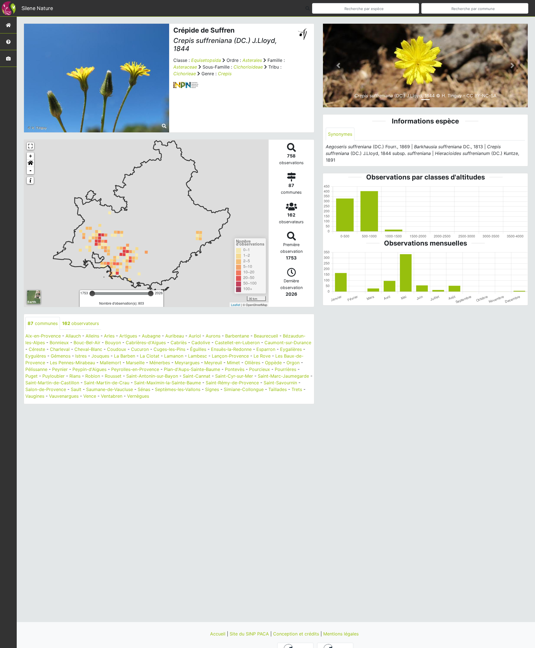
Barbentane (237, 336)
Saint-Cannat (196, 376)
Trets (296, 389)
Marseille (135, 362)
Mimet (233, 362)
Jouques (100, 356)
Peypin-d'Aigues (89, 369)
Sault (76, 389)
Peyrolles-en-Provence (135, 369)
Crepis (225, 73)
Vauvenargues (64, 396)
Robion (92, 376)
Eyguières (35, 356)
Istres (81, 356)
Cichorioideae (248, 67)
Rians (75, 376)
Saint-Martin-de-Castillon (52, 382)
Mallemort (110, 362)
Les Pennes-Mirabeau (72, 362)
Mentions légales (341, 634)
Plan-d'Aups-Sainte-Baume (192, 369)
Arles (109, 336)
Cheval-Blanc (88, 349)
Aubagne (151, 336)
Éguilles (198, 349)
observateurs (80, 323)
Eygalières (291, 349)
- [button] (30, 170)
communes (43, 323)
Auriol (195, 336)
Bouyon (113, 342)
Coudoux (116, 349)
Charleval (60, 349)
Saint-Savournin (280, 382)
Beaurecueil (266, 336)
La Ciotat (149, 356)
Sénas (144, 389)
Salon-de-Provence (45, 389)
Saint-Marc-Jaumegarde (283, 376)
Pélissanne (36, 369)
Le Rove (262, 356)
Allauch (73, 336)
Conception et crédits (296, 634)
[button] (30, 163)
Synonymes (340, 134)
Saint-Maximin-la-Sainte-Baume (167, 382)
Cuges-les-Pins (169, 349)
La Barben (124, 356)
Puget (31, 376)
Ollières (252, 362)
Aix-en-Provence (43, 336)
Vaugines (34, 396)
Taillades (277, 389)
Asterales (252, 60)
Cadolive (200, 342)
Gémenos (60, 356)
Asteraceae (185, 67)
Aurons (213, 336)
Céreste (37, 349)
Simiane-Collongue (244, 389)
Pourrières (285, 369)
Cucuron (140, 349)
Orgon (293, 362)
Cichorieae (184, 73)
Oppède (273, 362)
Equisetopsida (206, 60)
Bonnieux (59, 342)
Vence (89, 396)
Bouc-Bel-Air (87, 342)
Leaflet (235, 304)
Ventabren (111, 396)
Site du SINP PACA (250, 634)
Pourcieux (259, 369)
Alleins (92, 336)
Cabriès (179, 342)
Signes (212, 389)
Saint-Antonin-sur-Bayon (152, 376)
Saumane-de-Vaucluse (109, 389)
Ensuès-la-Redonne (231, 349)
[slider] (92, 293)
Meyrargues (187, 362)
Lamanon (173, 356)
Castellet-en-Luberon (237, 342)
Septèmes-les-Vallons (177, 389)
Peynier (60, 369)
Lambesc (197, 356)
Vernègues (138, 396)
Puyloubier (53, 376)
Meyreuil (213, 362)
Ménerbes (159, 362)
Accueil (218, 634)
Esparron (265, 349)
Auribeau (174, 336)
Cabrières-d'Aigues (146, 342)
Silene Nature (37, 8)
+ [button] (30, 156)
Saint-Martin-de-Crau (106, 382)
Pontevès (234, 369)
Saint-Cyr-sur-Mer (234, 376)
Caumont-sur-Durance (287, 342)
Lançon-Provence (230, 356)
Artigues (128, 336)
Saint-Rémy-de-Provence (232, 382)
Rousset (113, 376)
